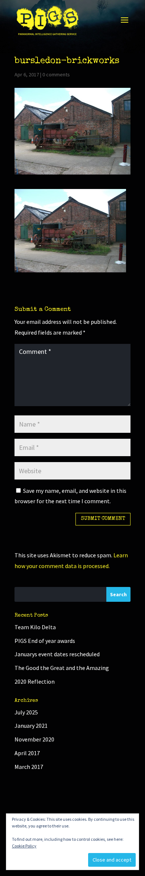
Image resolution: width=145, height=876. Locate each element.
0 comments (56, 74)
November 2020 (34, 739)
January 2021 (31, 725)
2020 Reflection (34, 681)
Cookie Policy (24, 846)
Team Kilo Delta (35, 627)
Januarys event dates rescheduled (57, 654)
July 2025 (26, 712)
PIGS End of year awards (44, 640)
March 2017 (28, 766)
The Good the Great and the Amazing (61, 667)
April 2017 (27, 753)
